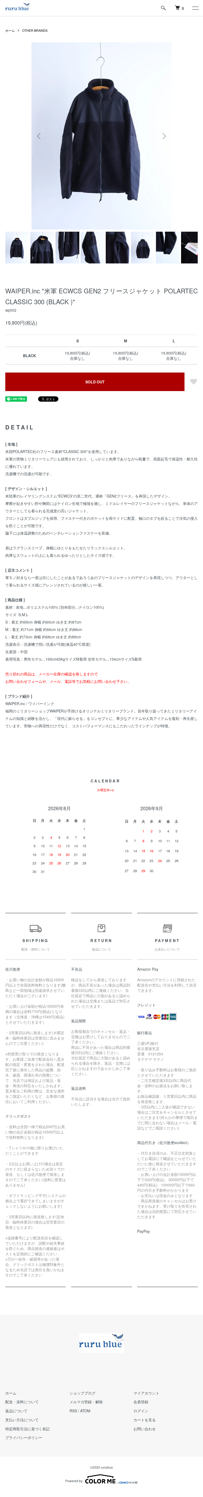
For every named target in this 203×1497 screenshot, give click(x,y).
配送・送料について (22, 1401)
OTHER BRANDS (35, 30)
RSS (73, 1410)
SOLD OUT (95, 381)
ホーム (10, 30)
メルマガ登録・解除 (86, 1401)
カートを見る (144, 1419)
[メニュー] (195, 8)
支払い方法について (22, 1419)
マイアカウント (146, 1393)
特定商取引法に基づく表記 (27, 1428)
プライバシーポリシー (23, 1437)
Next (164, 136)
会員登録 (140, 1401)
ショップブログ (82, 1393)
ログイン (140, 1410)
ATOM (85, 1410)
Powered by (73, 1480)
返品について (16, 1410)
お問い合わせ (144, 1428)
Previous (39, 136)
